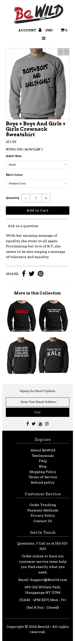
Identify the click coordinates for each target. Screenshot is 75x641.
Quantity (12, 197)
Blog (42, 466)
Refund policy (43, 482)
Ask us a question (23, 226)
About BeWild (42, 450)
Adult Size (14, 156)
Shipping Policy (42, 472)
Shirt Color (14, 174)
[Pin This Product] (40, 274)
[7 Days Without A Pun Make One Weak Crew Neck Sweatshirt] (53, 331)
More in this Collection (37, 293)
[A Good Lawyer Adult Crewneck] (21, 373)
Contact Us (42, 521)
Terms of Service (42, 477)
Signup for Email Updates (37, 391)
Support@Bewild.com (48, 580)
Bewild (43, 627)
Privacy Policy (43, 516)
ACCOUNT (27, 30)
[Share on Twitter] (32, 274)
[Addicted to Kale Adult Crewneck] (53, 372)
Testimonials (43, 456)
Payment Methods (42, 510)
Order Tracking (42, 505)
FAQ (43, 461)
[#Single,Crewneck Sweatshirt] (21, 331)
